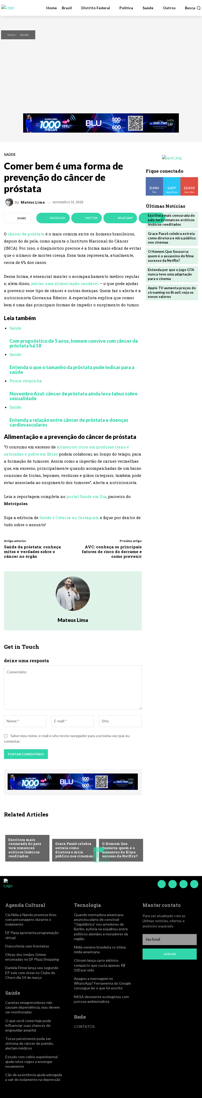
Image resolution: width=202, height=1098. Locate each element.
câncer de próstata (26, 233)
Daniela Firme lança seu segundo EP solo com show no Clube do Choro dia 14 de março (31, 972)
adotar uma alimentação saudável (64, 283)
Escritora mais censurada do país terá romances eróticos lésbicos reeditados (24, 847)
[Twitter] (183, 884)
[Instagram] (172, 884)
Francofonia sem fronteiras (27, 946)
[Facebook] (162, 884)
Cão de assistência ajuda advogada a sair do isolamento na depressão (33, 1077)
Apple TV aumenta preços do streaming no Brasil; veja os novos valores (172, 292)
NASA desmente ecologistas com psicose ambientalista (101, 999)
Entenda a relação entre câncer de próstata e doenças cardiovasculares (68, 422)
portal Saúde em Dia (86, 496)
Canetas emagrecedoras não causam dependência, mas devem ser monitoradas (32, 1007)
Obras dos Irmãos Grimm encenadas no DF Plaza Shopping (32, 956)
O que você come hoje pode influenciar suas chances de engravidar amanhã (28, 1025)
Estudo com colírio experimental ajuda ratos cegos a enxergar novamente (31, 1061)
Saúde (24, 35)
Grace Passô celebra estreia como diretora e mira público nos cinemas (74, 849)
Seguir (172, 179)
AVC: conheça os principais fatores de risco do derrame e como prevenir (112, 551)
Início (11, 35)
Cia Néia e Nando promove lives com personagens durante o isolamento (31, 919)
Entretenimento (23, 831)
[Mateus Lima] (10, 202)
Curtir (154, 179)
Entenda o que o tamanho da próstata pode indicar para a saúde (71, 369)
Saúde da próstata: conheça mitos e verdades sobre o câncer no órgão (32, 551)
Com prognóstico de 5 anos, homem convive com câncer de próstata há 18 (73, 343)
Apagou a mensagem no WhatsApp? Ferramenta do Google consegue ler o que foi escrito (102, 983)
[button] (193, 8)
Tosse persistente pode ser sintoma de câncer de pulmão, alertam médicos (29, 1043)
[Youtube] (194, 884)
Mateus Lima (33, 202)
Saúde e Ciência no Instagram (68, 517)
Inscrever (189, 179)
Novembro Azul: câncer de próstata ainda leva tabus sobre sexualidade (73, 396)
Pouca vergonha (25, 380)
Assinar (170, 954)
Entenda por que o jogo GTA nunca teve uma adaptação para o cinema (171, 274)
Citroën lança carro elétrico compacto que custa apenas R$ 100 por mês (99, 965)
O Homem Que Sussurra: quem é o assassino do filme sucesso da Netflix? (120, 849)
